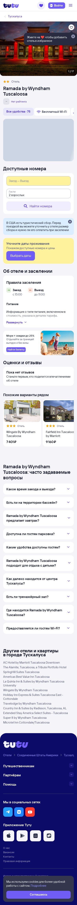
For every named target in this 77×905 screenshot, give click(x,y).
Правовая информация (16, 861)
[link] (16, 349)
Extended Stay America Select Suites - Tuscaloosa (35, 713)
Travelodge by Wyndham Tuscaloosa (27, 703)
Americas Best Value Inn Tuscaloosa (26, 677)
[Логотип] (11, 5)
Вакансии (8, 852)
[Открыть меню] (71, 5)
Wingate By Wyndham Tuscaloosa (25, 690)
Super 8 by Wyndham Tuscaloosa (25, 718)
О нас (6, 847)
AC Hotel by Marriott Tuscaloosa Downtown (31, 662)
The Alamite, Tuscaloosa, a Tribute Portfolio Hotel (34, 667)
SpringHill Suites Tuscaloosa (21, 672)
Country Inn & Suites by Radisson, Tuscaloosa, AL (35, 708)
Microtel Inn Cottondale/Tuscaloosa (26, 722)
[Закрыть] (70, 222)
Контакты (8, 856)
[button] (41, 5)
